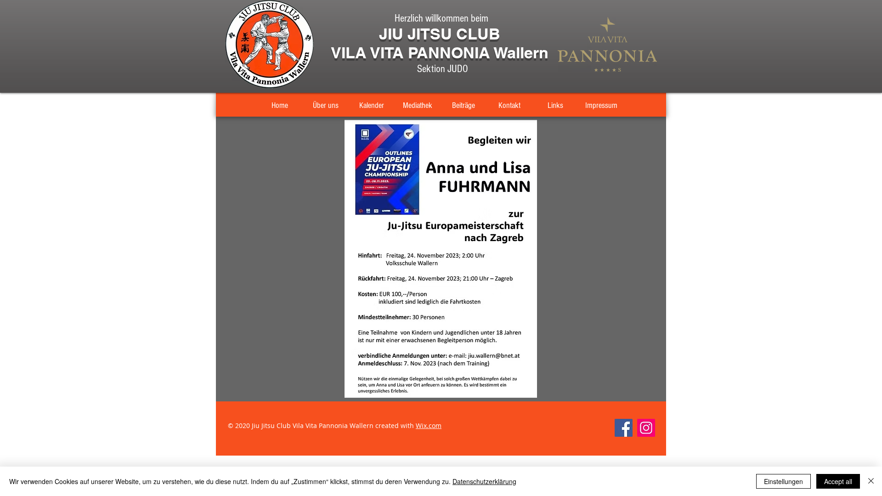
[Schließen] (870, 481)
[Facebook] (624, 428)
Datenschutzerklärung (484, 481)
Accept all (838, 481)
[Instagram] (646, 428)
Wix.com (428, 425)
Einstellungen (783, 481)
